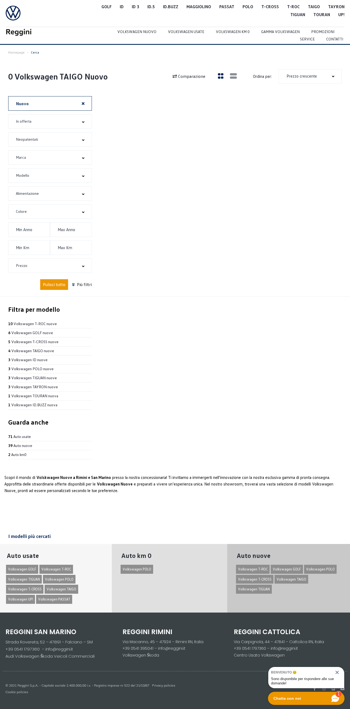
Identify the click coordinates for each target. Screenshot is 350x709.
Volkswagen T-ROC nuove (32, 323)
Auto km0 (17, 454)
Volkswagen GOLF (22, 569)
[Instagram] (324, 689)
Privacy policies (163, 685)
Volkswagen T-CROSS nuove (33, 341)
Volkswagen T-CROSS (25, 589)
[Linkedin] (333, 689)
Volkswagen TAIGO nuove (31, 350)
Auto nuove (20, 445)
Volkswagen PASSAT (54, 599)
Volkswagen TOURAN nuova (33, 395)
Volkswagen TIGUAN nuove (32, 377)
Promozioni (322, 31)
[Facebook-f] (315, 689)
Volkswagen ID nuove (28, 359)
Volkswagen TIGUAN (24, 579)
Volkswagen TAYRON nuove (33, 386)
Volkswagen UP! (20, 599)
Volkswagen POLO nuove (31, 368)
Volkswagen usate (186, 31)
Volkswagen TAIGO (61, 589)
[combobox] (310, 76)
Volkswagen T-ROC (56, 569)
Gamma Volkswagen (280, 31)
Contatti (334, 39)
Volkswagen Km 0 (233, 31)
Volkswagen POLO (59, 579)
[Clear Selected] (83, 103)
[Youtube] (343, 689)
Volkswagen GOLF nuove (30, 332)
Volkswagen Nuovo (136, 31)
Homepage (16, 52)
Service (307, 39)
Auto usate (19, 436)
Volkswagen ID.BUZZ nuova (32, 404)
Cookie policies (16, 692)
